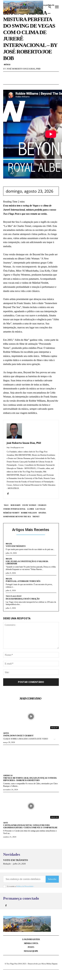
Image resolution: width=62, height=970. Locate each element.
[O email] (31, 81)
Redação (7, 864)
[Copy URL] (45, 81)
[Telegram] (38, 81)
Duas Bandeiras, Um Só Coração (23, 599)
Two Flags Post (13, 596)
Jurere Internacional (14, 509)
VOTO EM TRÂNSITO (15, 546)
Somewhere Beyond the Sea (17, 517)
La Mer (30, 509)
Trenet (35, 517)
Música (7, 64)
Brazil (9, 544)
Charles (42, 505)
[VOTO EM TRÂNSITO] (53, 863)
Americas (8, 775)
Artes (6, 733)
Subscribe (52, 879)
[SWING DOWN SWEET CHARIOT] (31, 716)
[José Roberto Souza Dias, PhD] (14, 431)
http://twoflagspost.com (15, 447)
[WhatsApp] (24, 81)
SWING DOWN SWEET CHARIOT (18, 735)
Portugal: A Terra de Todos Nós (23, 581)
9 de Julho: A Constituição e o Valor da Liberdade (27, 562)
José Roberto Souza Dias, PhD (23, 69)
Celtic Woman (29, 505)
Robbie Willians (29, 513)
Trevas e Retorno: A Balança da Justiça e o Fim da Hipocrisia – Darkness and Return (29, 779)
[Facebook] (16, 81)
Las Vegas (40, 509)
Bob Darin (16, 505)
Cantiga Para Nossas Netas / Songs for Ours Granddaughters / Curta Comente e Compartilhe (30, 826)
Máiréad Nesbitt (11, 513)
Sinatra (42, 513)
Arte (5, 823)
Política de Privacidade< (25, 886)
